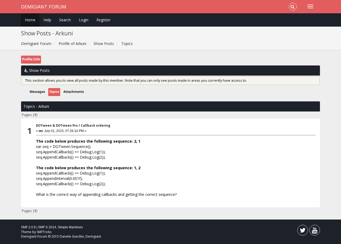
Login (83, 19)
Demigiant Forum (43, 6)
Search (65, 19)
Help (47, 19)
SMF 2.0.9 (28, 227)
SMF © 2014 (47, 227)
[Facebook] (302, 231)
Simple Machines (70, 227)
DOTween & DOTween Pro (57, 125)
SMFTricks (44, 232)
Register (103, 19)
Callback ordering (95, 125)
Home (30, 19)
